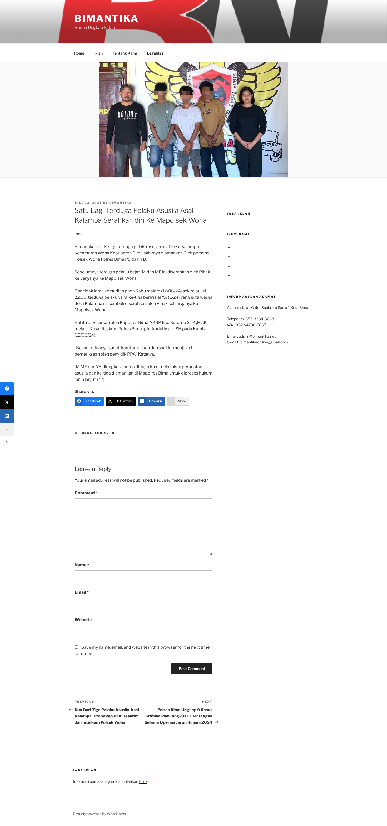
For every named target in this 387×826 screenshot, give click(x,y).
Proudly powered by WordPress (99, 814)
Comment (86, 492)
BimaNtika (107, 18)
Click (143, 781)
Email (82, 592)
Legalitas (155, 53)
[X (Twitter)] (7, 402)
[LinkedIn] (7, 416)
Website (83, 619)
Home (79, 53)
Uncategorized (98, 433)
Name (82, 564)
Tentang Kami (125, 53)
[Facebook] (7, 388)
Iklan (98, 53)
